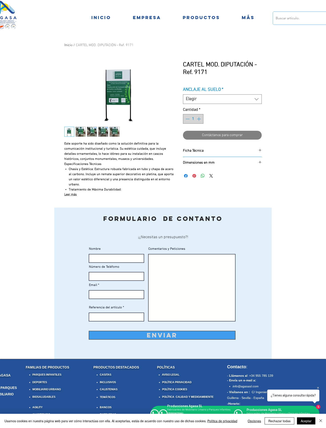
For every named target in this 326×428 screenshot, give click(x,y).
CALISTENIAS (109, 389)
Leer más (70, 194)
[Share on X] (211, 175)
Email (93, 285)
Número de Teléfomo (104, 267)
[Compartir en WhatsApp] (202, 175)
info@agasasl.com (246, 386)
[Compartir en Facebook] (186, 175)
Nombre (95, 249)
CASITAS (105, 374)
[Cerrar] (320, 420)
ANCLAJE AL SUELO (203, 89)
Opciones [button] (254, 421)
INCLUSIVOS (108, 382)
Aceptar (306, 421)
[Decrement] (187, 118)
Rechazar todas (279, 421)
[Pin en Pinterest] (194, 175)
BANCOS (106, 407)
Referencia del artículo (105, 307)
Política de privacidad (222, 421)
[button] (248, 18)
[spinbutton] (193, 118)
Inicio (68, 45)
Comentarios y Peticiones (166, 249)
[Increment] (199, 118)
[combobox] (222, 99)
